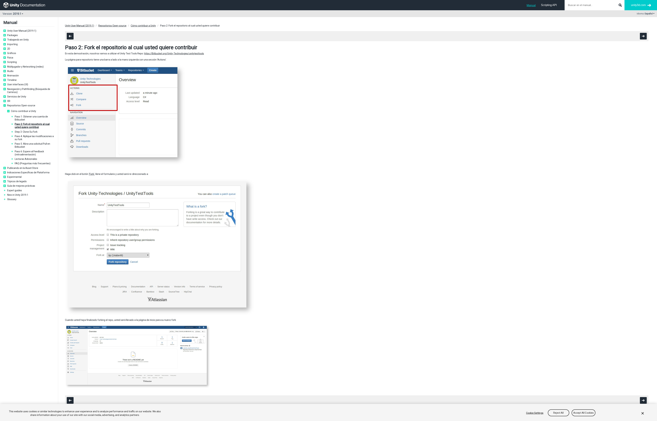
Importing (12, 44)
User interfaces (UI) (17, 84)
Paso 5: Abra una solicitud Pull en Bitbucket (32, 145)
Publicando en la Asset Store (22, 168)
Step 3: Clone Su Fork (26, 131)
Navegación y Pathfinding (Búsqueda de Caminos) (28, 90)
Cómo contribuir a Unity (23, 111)
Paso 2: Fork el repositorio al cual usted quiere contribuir (32, 126)
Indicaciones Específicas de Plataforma (28, 172)
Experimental (14, 177)
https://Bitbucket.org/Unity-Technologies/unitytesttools (174, 53)
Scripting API (549, 5)
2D (8, 48)
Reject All (558, 413)
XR (8, 101)
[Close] (643, 413)
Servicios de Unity (16, 96)
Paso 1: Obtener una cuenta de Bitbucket (31, 118)
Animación (13, 75)
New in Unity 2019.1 (17, 194)
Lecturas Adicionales (26, 159)
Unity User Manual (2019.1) (21, 30)
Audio (10, 71)
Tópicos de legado (17, 181)
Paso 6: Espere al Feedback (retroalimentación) (29, 153)
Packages (12, 35)
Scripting (12, 62)
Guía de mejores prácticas (21, 185)
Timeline (12, 80)
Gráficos (11, 53)
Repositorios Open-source (21, 105)
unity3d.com (638, 5)
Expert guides (14, 190)
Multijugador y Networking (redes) (25, 66)
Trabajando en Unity (18, 39)
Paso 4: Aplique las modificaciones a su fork (34, 138)
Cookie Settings (534, 413)
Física (10, 57)
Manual (531, 5)
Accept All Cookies (583, 413)
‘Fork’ (91, 174)
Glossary (11, 199)
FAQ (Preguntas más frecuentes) (32, 163)
